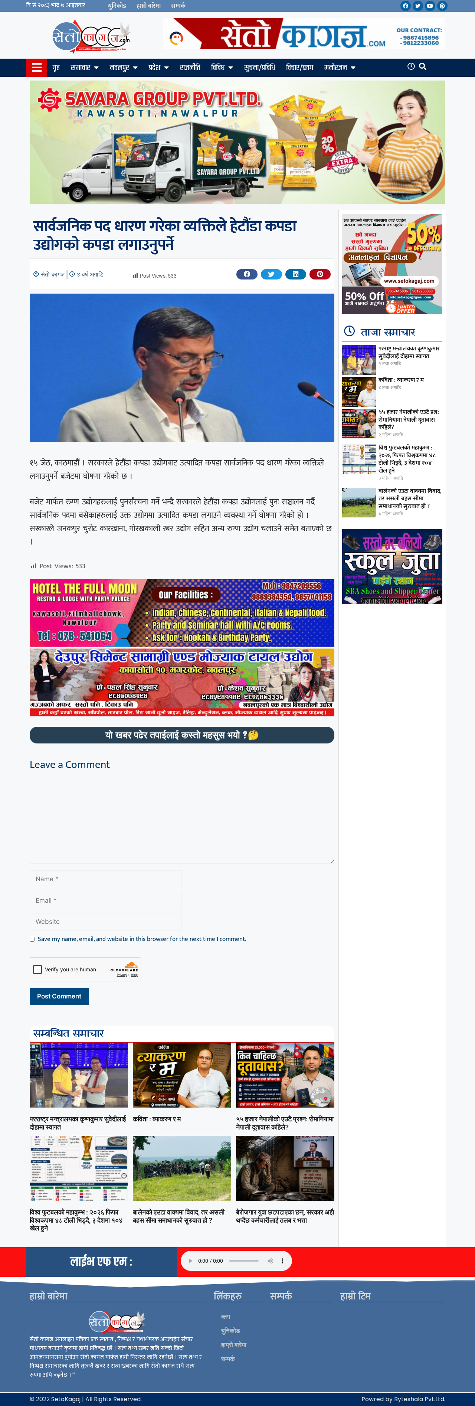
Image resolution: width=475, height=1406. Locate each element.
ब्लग (225, 1316)
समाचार (80, 68)
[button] (247, 274)
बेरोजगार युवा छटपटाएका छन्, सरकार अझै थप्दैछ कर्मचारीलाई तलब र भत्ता (285, 1216)
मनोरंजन (335, 68)
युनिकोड (117, 6)
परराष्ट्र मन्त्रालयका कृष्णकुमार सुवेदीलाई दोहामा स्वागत (409, 353)
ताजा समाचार (388, 333)
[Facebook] (405, 6)
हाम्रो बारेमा (149, 6)
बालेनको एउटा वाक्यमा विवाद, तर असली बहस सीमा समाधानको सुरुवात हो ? (179, 1216)
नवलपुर (119, 68)
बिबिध (218, 68)
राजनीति (190, 68)
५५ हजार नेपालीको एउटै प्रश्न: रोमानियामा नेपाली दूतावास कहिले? (285, 1123)
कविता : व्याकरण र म (157, 1119)
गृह (56, 68)
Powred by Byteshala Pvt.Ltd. (403, 1399)
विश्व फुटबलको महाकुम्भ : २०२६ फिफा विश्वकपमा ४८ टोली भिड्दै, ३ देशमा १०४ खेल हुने (76, 1220)
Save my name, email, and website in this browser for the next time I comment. (142, 939)
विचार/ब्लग (299, 68)
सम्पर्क (178, 6)
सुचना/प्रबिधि (259, 68)
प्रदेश (154, 68)
